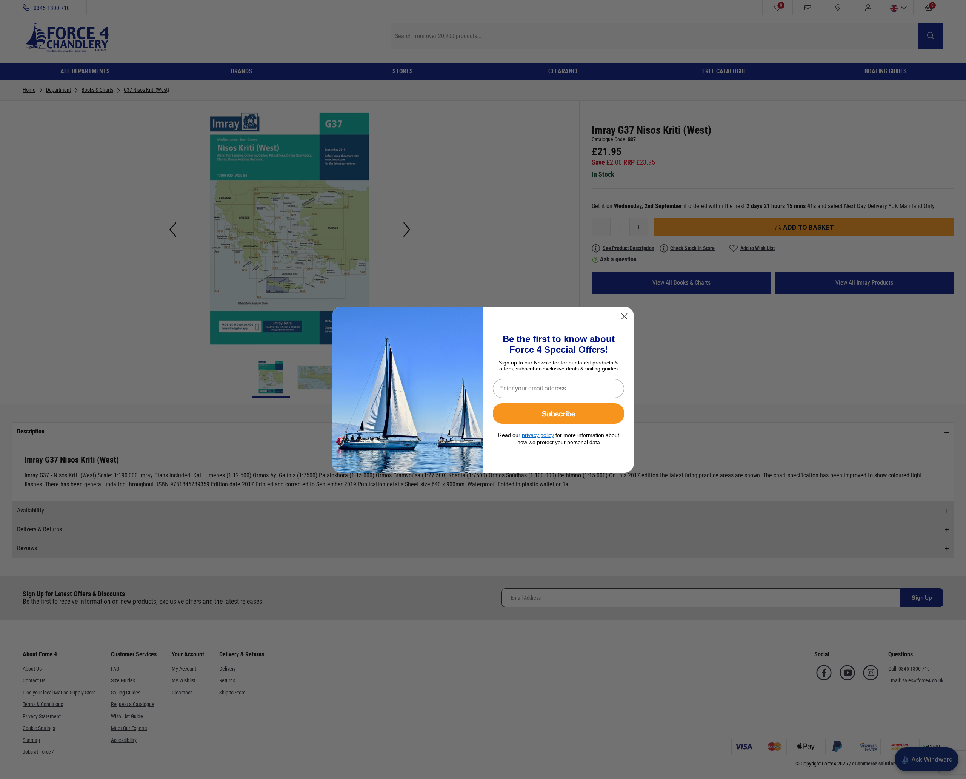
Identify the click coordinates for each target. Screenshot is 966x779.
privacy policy (538, 435)
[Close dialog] (624, 316)
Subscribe (558, 413)
